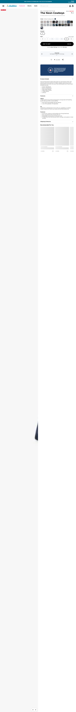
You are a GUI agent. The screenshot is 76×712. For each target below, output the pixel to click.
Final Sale (3, 9)
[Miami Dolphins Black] (71, 21)
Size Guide (71, 36)
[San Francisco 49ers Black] (41, 21)
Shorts (29, 6)
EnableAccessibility (71, 2)
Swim (35, 6)
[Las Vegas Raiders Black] (59, 24)
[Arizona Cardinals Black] (56, 21)
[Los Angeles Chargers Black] (59, 21)
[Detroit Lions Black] (53, 24)
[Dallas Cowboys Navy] (68, 21)
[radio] (41, 21)
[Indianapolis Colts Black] (65, 21)
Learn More (57, 53)
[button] (22, 6)
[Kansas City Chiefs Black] (62, 21)
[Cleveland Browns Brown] (50, 21)
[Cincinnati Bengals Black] (44, 21)
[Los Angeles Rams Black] (62, 24)
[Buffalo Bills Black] (47, 21)
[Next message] (72, 54)
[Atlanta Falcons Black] (44, 24)
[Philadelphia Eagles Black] (41, 24)
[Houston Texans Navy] (71, 24)
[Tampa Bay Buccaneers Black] (53, 21)
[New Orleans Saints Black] (65, 24)
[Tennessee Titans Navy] (41, 27)
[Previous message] (42, 54)
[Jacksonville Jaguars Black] (50, 24)
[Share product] (63, 59)
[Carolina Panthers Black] (56, 24)
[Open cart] (73, 6)
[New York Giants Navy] (47, 24)
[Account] (70, 6)
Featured (22, 6)
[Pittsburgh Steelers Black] (68, 24)
